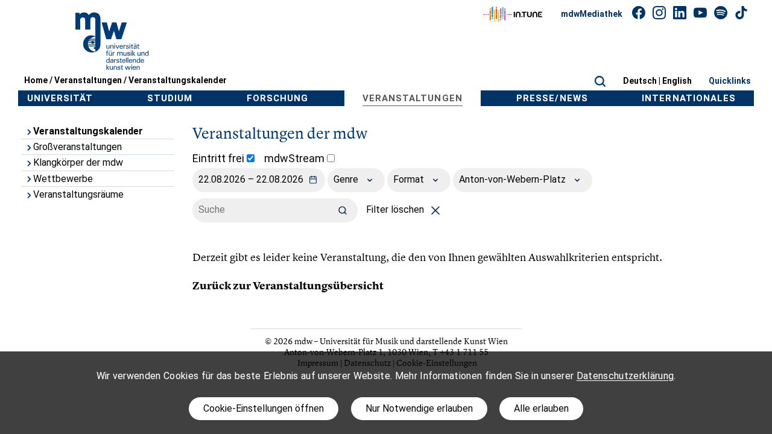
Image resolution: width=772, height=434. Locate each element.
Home (36, 80)
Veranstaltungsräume (78, 194)
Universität (60, 98)
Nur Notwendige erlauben (419, 408)
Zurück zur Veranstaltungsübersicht (288, 285)
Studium (169, 98)
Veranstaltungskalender (177, 80)
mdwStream (295, 158)
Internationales (689, 98)
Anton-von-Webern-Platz (513, 179)
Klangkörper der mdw (78, 162)
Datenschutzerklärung (625, 376)
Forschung (277, 98)
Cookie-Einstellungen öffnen (263, 408)
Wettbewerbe (63, 178)
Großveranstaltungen (77, 147)
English (677, 81)
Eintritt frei (219, 158)
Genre (347, 179)
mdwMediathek (591, 14)
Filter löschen (396, 209)
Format (409, 179)
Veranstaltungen (88, 80)
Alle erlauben (541, 408)
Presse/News (552, 98)
